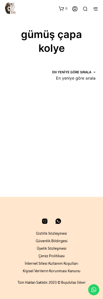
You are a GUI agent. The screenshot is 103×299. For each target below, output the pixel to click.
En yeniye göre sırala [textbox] (76, 78)
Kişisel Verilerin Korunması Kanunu (51, 270)
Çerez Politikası (51, 255)
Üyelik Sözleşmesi (51, 248)
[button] (63, 8)
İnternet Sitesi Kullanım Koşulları (51, 263)
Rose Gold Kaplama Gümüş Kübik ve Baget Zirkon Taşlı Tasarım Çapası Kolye (24, 154)
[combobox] (76, 78)
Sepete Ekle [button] (19, 173)
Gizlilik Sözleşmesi (51, 233)
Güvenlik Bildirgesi (52, 240)
